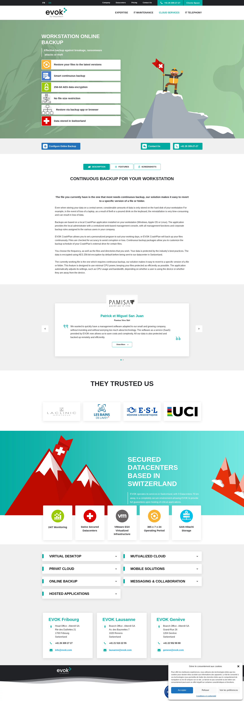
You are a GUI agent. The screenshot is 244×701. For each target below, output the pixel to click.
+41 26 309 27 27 (64, 643)
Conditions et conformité (206, 696)
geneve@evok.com (173, 650)
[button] (238, 666)
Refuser (205, 690)
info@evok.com (63, 650)
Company (106, 3)
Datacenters (121, 3)
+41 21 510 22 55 (118, 643)
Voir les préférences (229, 690)
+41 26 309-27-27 (172, 3)
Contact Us (147, 3)
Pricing (134, 3)
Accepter (182, 690)
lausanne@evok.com (120, 650)
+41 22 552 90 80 (172, 643)
